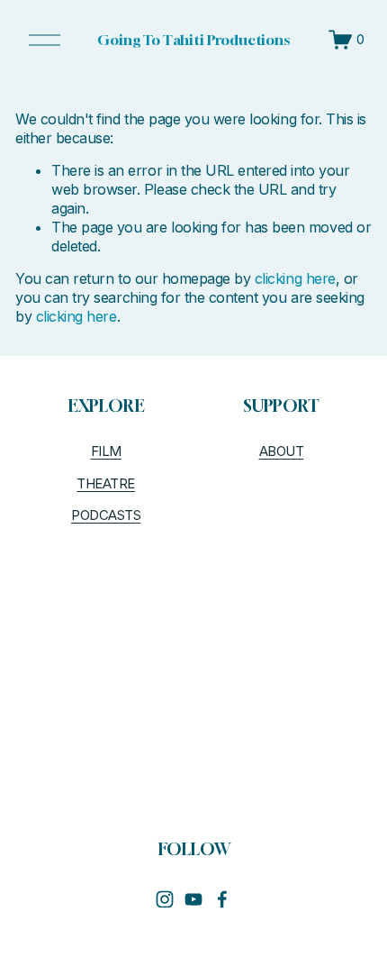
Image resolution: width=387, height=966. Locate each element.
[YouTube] (193, 899)
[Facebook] (222, 899)
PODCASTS (105, 515)
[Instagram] (165, 899)
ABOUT (281, 451)
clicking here (295, 278)
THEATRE (105, 484)
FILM (106, 451)
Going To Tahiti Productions (193, 40)
